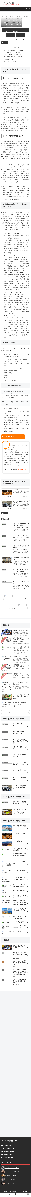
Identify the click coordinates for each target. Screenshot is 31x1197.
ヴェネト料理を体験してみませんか (14, 50)
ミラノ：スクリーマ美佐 (12, 1168)
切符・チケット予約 (8, 1151)
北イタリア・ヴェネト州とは (14, 52)
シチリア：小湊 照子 (10, 1183)
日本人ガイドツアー (8, 1148)
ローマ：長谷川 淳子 (10, 1175)
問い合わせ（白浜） (9, 436)
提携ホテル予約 (7, 1154)
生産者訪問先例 (9, 59)
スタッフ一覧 (22, 469)
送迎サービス (7, 1145)
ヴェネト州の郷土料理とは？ (14, 54)
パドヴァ (5, 42)
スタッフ (9, 442)
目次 (13, 47)
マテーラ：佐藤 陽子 (10, 1179)
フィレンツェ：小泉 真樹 (12, 1171)
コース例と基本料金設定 (11, 61)
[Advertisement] (15, 1064)
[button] (26, 9)
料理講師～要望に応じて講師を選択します (16, 57)
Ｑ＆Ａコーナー (7, 1157)
